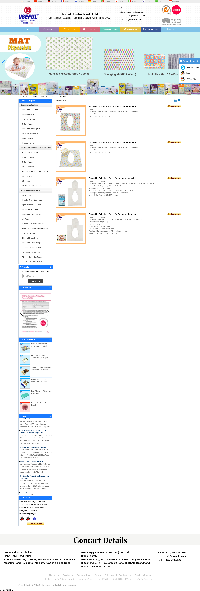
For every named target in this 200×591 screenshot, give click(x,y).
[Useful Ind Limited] (34, 518)
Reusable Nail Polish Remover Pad (35, 229)
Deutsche (54, 1)
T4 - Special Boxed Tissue (31, 252)
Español (94, 1)
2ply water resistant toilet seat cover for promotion (112, 142)
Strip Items (26, 181)
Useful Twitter (103, 579)
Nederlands (176, 1)
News (98, 575)
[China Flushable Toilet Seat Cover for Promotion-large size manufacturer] (71, 228)
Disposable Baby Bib (30, 110)
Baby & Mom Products (29, 105)
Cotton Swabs (27, 124)
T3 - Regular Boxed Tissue (32, 262)
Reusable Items (28, 143)
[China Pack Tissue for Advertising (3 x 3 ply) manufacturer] (25, 395)
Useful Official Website (123, 579)
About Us (51, 29)
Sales (187, 73)
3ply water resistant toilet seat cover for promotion (112, 106)
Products (71, 29)
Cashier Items (27, 176)
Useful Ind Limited (192, 67)
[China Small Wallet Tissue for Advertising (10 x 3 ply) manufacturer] (25, 348)
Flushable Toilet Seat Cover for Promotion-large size (113, 214)
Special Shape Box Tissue (32, 205)
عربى (160, 1)
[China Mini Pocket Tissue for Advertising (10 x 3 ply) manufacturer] (25, 360)
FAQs (171, 29)
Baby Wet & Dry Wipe (30, 133)
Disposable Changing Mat (31, 214)
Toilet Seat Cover (28, 119)
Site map (109, 575)
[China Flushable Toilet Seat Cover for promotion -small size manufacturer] (71, 192)
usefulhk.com (139, 16)
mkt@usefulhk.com (135, 12)
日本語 (120, 1)
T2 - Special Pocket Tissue (32, 257)
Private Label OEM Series (31, 186)
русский (81, 1)
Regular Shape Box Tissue (32, 200)
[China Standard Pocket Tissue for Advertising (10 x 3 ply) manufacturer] (25, 371)
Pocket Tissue (27, 195)
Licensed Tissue (28, 157)
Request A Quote (152, 29)
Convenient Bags (28, 138)
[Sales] (28, 518)
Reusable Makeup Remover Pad (34, 224)
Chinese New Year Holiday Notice (33, 444)
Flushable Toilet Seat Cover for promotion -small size (113, 178)
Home (28, 29)
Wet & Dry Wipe (28, 167)
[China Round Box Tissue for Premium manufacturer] (25, 407)
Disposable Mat (28, 114)
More (111, 116)
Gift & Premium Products (42, 96)
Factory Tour (91, 29)
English (27, 1)
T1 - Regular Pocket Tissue (32, 248)
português (108, 1)
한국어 (147, 1)
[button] (92, 92)
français (67, 1)
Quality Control (111, 29)
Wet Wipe (25, 219)
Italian (134, 1)
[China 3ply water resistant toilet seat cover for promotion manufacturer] (71, 120)
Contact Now (35, 524)
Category (28, 96)
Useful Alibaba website (64, 579)
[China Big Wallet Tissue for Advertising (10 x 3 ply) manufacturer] (25, 383)
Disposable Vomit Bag (30, 238)
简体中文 (41, 1)
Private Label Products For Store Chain (36, 148)
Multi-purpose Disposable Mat (31, 458)
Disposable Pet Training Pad (32, 243)
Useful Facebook (145, 579)
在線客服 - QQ (190, 79)
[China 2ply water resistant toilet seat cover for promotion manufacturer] (71, 156)
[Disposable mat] (100, 63)
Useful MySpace (86, 579)
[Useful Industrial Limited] (28, 25)
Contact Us (132, 29)
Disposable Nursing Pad (31, 129)
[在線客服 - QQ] (22, 518)
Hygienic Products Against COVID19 (35, 171)
